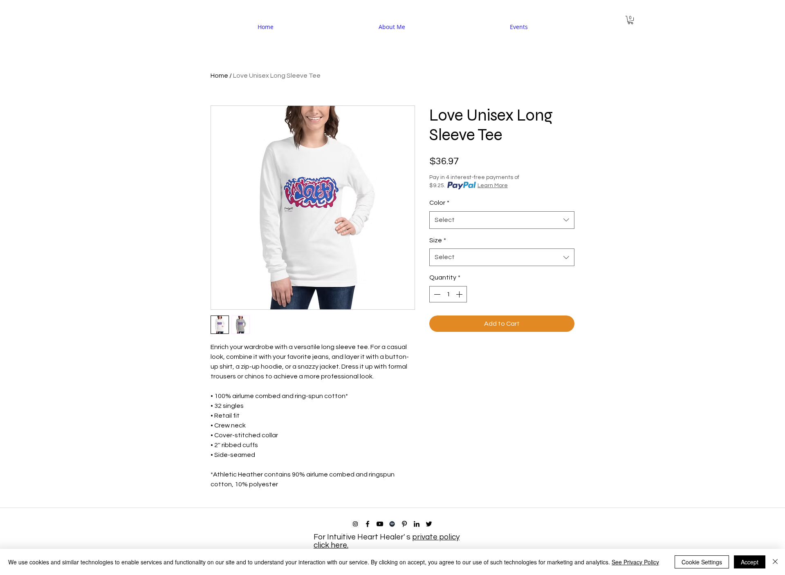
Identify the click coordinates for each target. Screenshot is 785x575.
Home (219, 75)
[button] (630, 20)
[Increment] (460, 294)
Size (437, 240)
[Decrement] (436, 294)
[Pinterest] (404, 524)
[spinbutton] (448, 294)
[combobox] (501, 220)
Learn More (493, 185)
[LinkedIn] (417, 524)
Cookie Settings (702, 562)
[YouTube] (380, 524)
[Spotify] (392, 524)
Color (439, 202)
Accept (749, 562)
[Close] (775, 561)
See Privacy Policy (635, 562)
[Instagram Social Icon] (355, 524)
